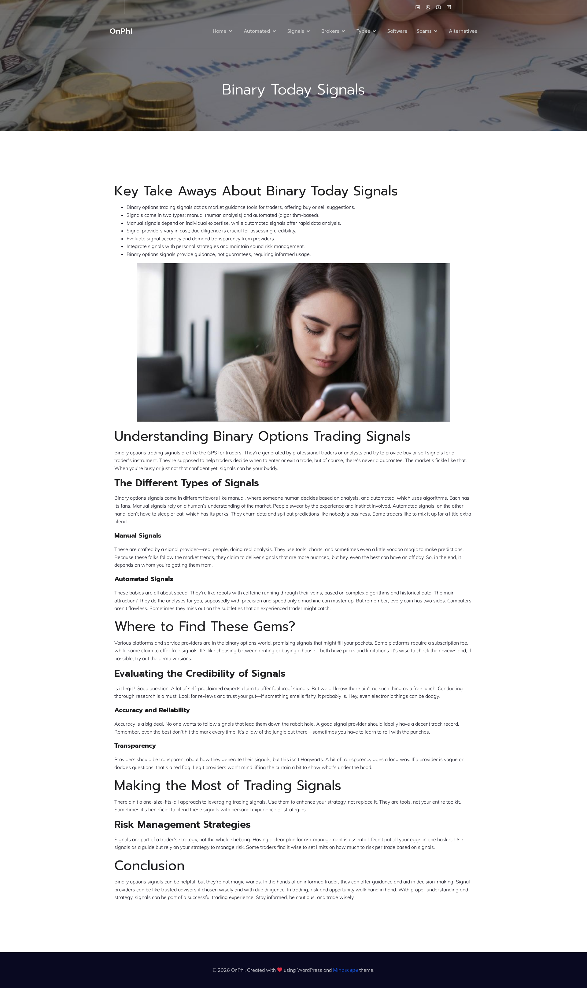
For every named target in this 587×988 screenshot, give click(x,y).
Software (397, 31)
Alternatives (463, 31)
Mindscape (345, 970)
